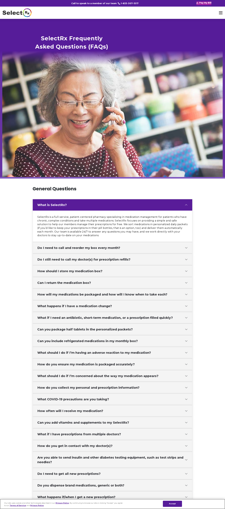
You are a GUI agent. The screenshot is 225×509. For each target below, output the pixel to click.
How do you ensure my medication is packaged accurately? (86, 364)
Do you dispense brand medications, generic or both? (80, 485)
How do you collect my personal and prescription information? (88, 387)
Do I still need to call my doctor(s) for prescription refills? (83, 259)
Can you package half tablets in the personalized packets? (85, 329)
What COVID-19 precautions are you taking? (73, 399)
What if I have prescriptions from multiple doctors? (79, 434)
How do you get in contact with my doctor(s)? (74, 446)
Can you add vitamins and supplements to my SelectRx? (83, 422)
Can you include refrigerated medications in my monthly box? (87, 341)
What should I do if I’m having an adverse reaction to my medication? (94, 353)
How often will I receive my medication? (70, 411)
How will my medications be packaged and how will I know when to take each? (102, 294)
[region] (112, 504)
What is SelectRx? (52, 205)
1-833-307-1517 (130, 3)
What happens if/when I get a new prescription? (76, 497)
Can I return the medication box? (64, 283)
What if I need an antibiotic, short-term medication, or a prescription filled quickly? (105, 318)
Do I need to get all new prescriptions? (69, 474)
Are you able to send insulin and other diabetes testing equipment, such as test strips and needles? (110, 460)
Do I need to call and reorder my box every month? (78, 248)
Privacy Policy (62, 503)
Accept (172, 504)
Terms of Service (18, 506)
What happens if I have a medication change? (74, 306)
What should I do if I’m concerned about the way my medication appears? (97, 376)
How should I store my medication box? (69, 271)
